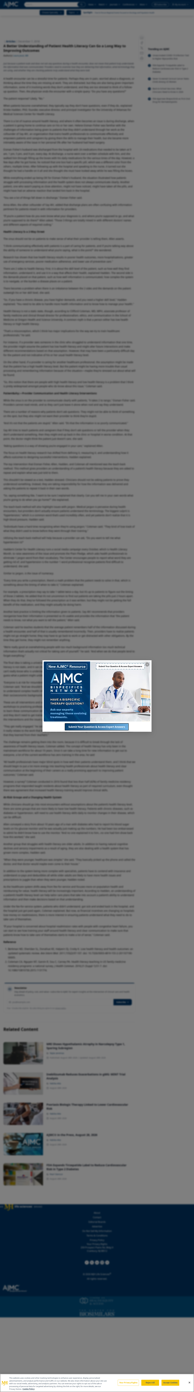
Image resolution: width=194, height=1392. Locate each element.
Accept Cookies (170, 1382)
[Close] (189, 1382)
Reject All (150, 1382)
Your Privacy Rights (128, 1382)
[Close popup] (147, 665)
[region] (97, 1383)
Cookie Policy (28, 1389)
